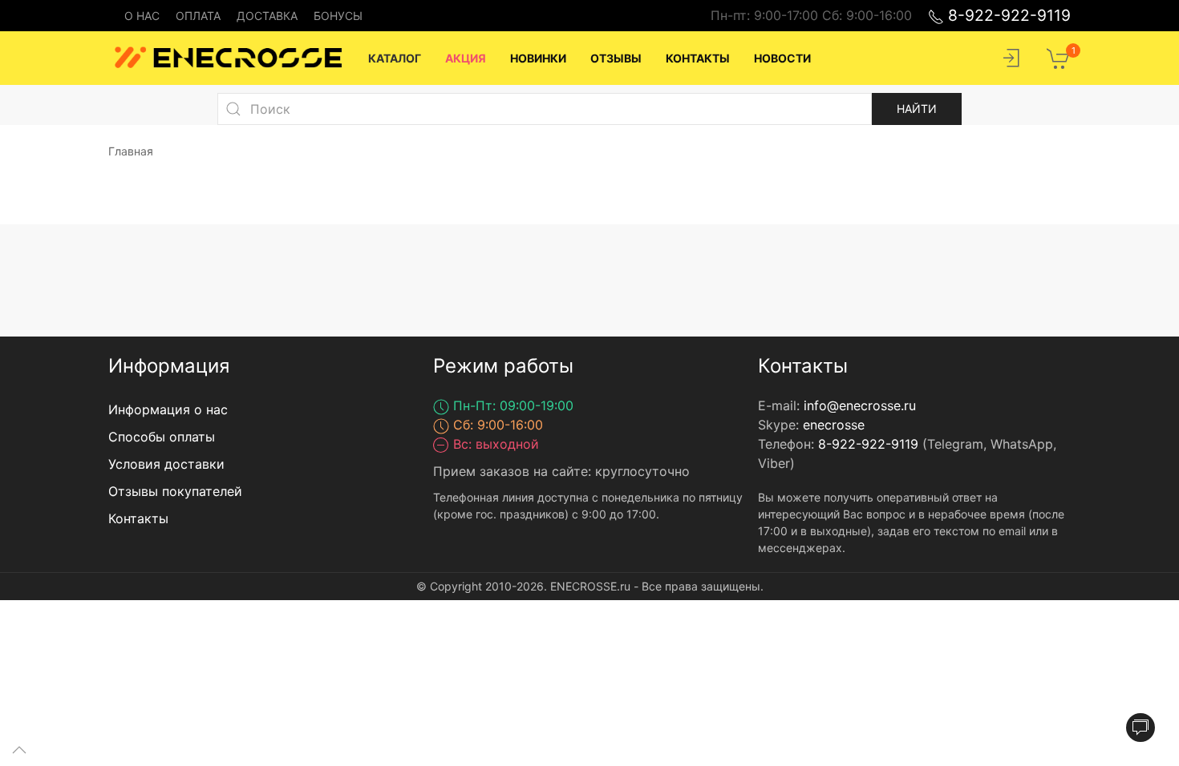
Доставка (267, 15)
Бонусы (338, 15)
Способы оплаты (161, 437)
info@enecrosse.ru (860, 405)
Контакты (138, 518)
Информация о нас (168, 409)
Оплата (198, 15)
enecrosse (834, 425)
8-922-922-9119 (1007, 15)
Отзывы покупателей (175, 491)
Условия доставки (166, 464)
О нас (142, 15)
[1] (1059, 57)
